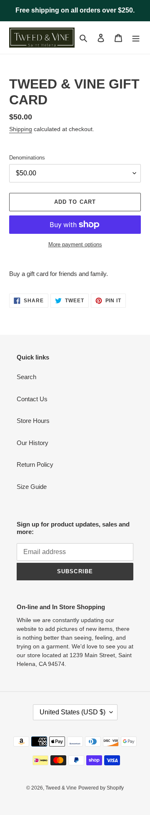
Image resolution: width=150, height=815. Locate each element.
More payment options (75, 244)
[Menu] (136, 38)
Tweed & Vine (61, 788)
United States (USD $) (72, 712)
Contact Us (32, 398)
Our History (32, 442)
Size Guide (32, 486)
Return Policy (35, 464)
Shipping (20, 129)
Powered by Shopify (101, 788)
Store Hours (33, 420)
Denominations (27, 157)
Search (26, 376)
